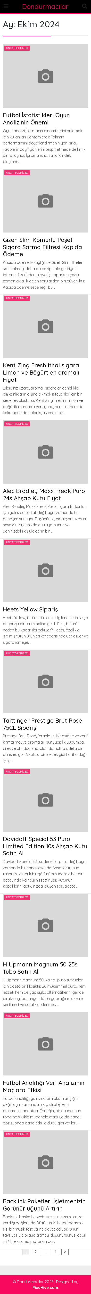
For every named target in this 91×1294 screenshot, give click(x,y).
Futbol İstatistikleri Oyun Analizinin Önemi (36, 118)
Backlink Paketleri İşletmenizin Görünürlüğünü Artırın (44, 1205)
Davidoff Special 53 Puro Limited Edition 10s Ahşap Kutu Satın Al (45, 846)
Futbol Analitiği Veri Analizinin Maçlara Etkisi (43, 1086)
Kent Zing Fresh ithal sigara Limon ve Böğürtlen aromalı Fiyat (41, 372)
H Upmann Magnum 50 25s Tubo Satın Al (40, 968)
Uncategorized (17, 48)
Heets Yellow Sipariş (30, 609)
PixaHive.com (45, 1287)
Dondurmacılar (45, 6)
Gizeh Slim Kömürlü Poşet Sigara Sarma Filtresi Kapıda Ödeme (42, 247)
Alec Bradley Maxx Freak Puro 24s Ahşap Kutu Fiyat (44, 494)
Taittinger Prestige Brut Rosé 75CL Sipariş (42, 724)
